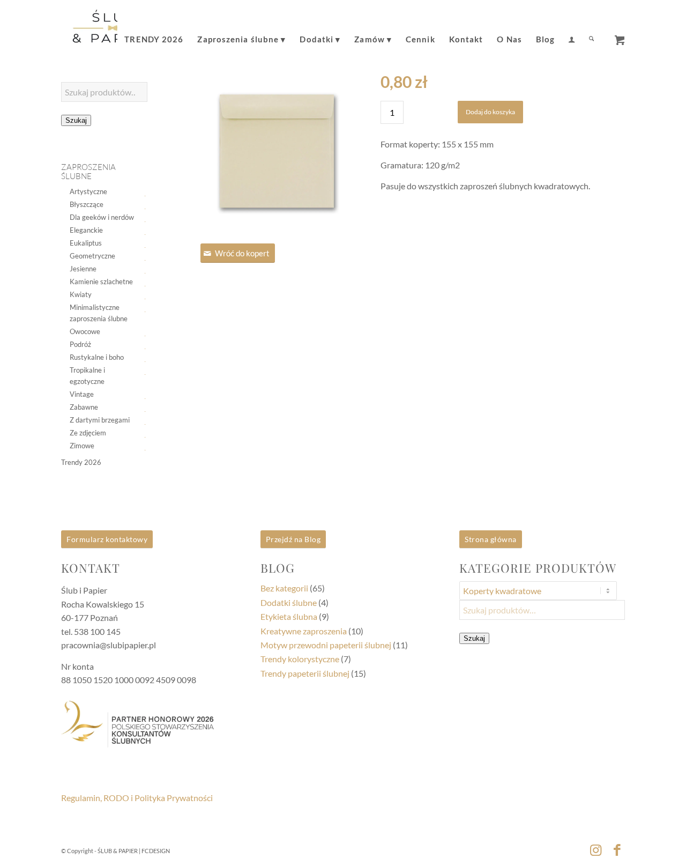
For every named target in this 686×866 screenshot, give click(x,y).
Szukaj (76, 120)
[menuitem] (153, 31)
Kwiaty (81, 294)
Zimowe (82, 445)
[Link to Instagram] (595, 849)
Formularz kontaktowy (106, 539)
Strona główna (491, 539)
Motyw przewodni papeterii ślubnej (325, 645)
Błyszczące (86, 204)
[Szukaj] (591, 31)
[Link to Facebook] (617, 849)
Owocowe (85, 331)
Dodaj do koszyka (490, 112)
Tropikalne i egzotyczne (87, 376)
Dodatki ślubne (288, 602)
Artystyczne (88, 191)
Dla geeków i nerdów (102, 217)
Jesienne (83, 268)
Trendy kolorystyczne (299, 659)
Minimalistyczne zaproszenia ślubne (99, 313)
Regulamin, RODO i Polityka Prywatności (137, 798)
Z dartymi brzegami (100, 420)
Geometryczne (92, 255)
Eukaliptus (86, 243)
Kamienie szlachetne (101, 281)
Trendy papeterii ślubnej (304, 673)
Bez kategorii (284, 588)
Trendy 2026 (81, 462)
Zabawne (84, 407)
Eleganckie (86, 230)
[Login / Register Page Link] (571, 32)
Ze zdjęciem (88, 432)
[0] (619, 36)
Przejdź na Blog (293, 539)
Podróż (80, 344)
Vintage (82, 394)
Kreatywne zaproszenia (303, 631)
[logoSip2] (112, 31)
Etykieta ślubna (288, 616)
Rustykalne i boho (97, 357)
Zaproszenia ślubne (88, 171)
